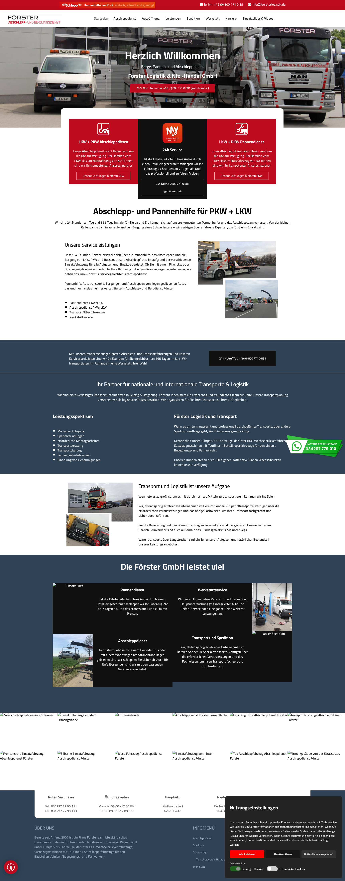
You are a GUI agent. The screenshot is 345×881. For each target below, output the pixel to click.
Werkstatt (213, 18)
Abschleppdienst (125, 18)
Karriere (231, 18)
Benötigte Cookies (252, 869)
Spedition (193, 18)
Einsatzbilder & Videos (258, 18)
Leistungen (173, 18)
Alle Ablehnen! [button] (247, 854)
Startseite (101, 18)
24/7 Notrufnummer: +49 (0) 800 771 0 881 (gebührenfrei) (172, 88)
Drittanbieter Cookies (292, 869)
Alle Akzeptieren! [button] (283, 854)
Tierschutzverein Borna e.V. (212, 859)
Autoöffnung (151, 18)
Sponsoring (199, 852)
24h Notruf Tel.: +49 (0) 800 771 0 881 (242, 358)
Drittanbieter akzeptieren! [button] (318, 854)
